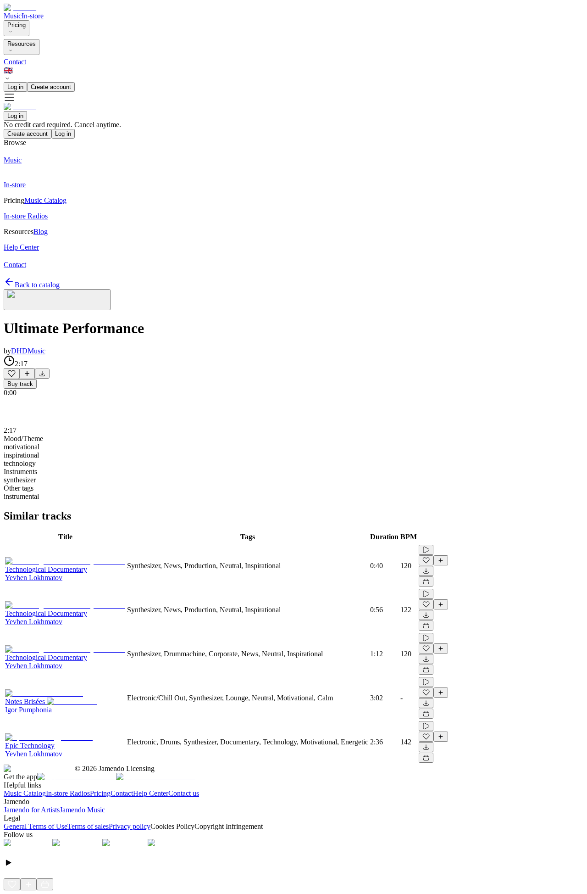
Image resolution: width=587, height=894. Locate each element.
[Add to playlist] (27, 373)
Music (13, 16)
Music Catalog (25, 793)
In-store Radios (68, 793)
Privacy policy (129, 826)
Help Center (150, 793)
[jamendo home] (20, 7)
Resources (21, 43)
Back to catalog (37, 285)
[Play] (57, 299)
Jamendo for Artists (32, 810)
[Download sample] (42, 374)
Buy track (20, 383)
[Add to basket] (426, 581)
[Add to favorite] (11, 373)
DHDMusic (28, 351)
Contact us (183, 793)
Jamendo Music (82, 810)
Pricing (16, 25)
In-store (33, 16)
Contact (15, 62)
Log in (15, 87)
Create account (51, 87)
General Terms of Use (35, 826)
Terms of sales (88, 826)
